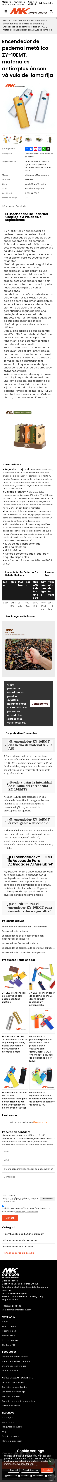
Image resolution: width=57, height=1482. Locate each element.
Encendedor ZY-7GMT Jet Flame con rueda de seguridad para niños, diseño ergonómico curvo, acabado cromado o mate (15, 1044)
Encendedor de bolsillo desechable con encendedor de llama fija (23, 937)
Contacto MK (8, 1345)
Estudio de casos (10, 1436)
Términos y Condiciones (26, 1211)
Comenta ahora (40, 1122)
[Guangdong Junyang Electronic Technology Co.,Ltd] (28, 11)
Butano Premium (10, 1370)
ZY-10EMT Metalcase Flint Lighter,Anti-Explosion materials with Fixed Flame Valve (38, 166)
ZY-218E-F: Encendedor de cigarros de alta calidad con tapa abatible (14, 997)
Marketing (51, 1475)
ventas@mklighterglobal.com (16, 1309)
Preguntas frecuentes (13, 1427)
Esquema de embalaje (13, 1391)
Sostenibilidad (9, 1335)
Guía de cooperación (13, 1382)
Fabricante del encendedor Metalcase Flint (25, 926)
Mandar (10, 1218)
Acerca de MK (9, 1326)
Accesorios (48, 1199)
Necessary (12, 1475)
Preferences (38, 1475)
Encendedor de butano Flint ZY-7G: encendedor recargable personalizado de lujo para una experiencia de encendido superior (14, 1100)
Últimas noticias (10, 1340)
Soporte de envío (11, 1396)
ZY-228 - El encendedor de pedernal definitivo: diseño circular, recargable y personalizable (42, 999)
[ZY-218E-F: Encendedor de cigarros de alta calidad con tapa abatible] (15, 977)
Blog (4, 1431)
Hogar (5, 1321)
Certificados (8, 1422)
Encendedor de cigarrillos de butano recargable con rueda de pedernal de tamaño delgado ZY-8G (42, 1098)
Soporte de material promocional (19, 1401)
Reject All (13, 1470)
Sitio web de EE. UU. (32, 3)
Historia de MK (9, 1331)
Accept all (47, 1470)
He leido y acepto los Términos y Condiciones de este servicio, (26, 1210)
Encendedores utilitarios (14, 1366)
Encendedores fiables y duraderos (20, 943)
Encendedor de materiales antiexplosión (23, 952)
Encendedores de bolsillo (32, 20)
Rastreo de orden (11, 1405)
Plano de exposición (12, 1441)
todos (14, 20)
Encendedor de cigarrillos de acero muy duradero (28, 947)
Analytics (25, 1475)
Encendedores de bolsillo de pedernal (22, 23)
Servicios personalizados (14, 1387)
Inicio (5, 20)
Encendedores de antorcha (16, 1361)
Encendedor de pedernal (15, 931)
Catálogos (7, 1417)
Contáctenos (40, 703)
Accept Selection (30, 1470)
